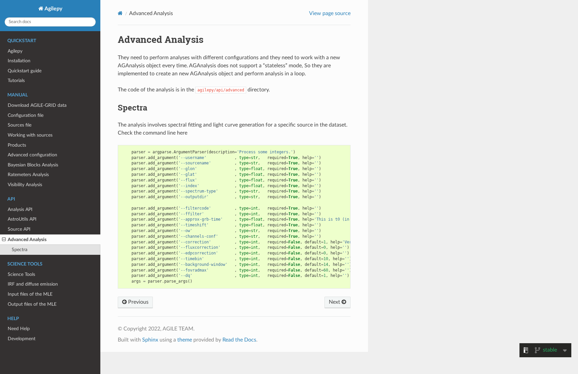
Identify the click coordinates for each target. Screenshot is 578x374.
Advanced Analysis (27, 239)
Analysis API (20, 209)
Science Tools (21, 274)
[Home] (120, 13)
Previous (138, 302)
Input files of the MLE (30, 294)
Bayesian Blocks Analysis (33, 164)
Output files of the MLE (32, 304)
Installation (19, 60)
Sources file (19, 125)
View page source (330, 13)
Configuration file (25, 115)
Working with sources (30, 135)
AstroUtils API (22, 219)
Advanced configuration (32, 154)
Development (21, 338)
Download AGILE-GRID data (37, 105)
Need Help (19, 328)
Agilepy (52, 8)
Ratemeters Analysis (28, 174)
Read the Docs (239, 340)
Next (335, 302)
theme (184, 340)
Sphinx (150, 340)
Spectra (19, 249)
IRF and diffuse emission (33, 284)
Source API (19, 229)
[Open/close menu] (4, 240)
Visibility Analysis (25, 184)
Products (17, 145)
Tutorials (16, 80)
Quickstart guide (24, 70)
